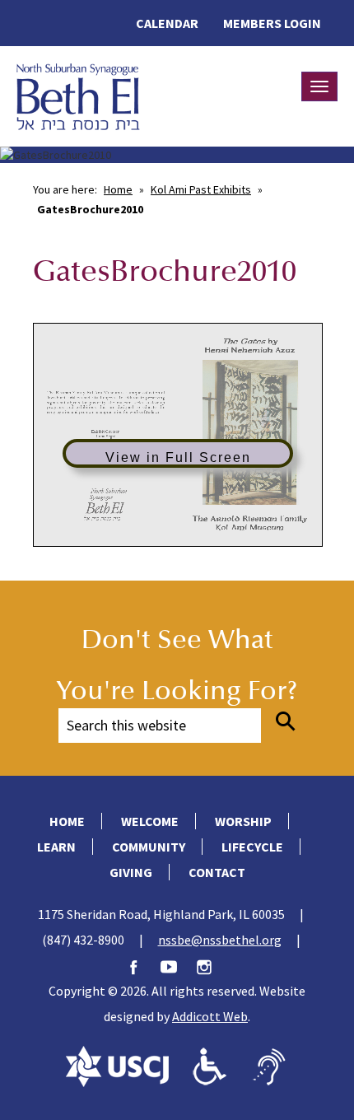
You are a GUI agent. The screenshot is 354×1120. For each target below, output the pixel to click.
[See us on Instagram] (212, 965)
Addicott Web (210, 1016)
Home (118, 189)
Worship (243, 821)
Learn (56, 846)
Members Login (272, 23)
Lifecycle (252, 846)
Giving (130, 872)
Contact (217, 872)
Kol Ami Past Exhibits (201, 189)
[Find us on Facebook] (141, 965)
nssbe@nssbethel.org (220, 939)
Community (148, 846)
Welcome (150, 821)
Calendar (167, 23)
